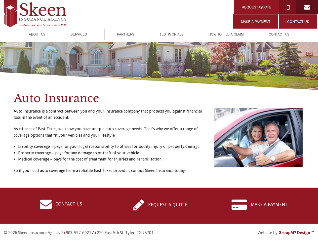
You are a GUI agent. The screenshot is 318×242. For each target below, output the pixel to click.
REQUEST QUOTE (256, 6)
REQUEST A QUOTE (167, 204)
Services (79, 34)
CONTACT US (298, 21)
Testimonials (171, 34)
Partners (125, 34)
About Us (37, 34)
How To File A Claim (226, 34)
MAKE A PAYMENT (255, 21)
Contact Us (279, 34)
